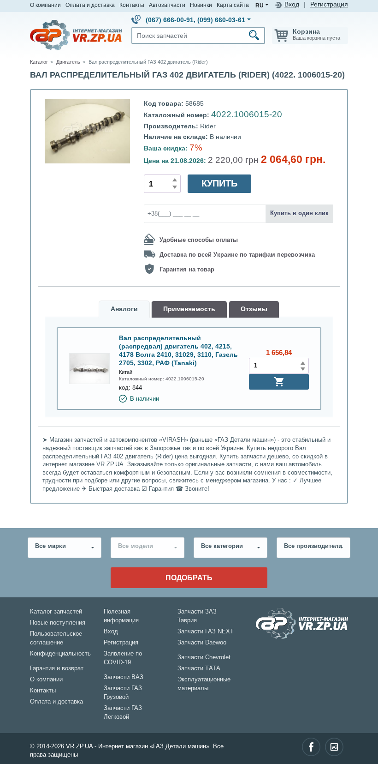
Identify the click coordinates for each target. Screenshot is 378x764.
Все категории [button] (222, 546)
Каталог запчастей (56, 611)
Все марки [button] (50, 546)
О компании (45, 5)
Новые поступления (57, 623)
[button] (279, 382)
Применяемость (189, 309)
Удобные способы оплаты (198, 239)
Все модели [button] (135, 546)
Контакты (131, 5)
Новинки (201, 5)
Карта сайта (233, 5)
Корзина (306, 31)
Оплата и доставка (90, 5)
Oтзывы (254, 309)
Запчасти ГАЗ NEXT (205, 631)
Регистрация (329, 4)
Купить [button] (219, 183)
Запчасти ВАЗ (123, 677)
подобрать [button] (189, 577)
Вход (291, 4)
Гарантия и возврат (56, 668)
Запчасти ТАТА (198, 668)
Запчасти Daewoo (201, 642)
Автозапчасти (167, 5)
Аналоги (124, 309)
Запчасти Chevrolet (203, 657)
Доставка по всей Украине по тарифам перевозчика (237, 254)
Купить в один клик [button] (299, 213)
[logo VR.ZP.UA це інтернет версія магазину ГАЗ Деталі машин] (76, 34)
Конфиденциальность (60, 653)
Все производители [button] (313, 546)
